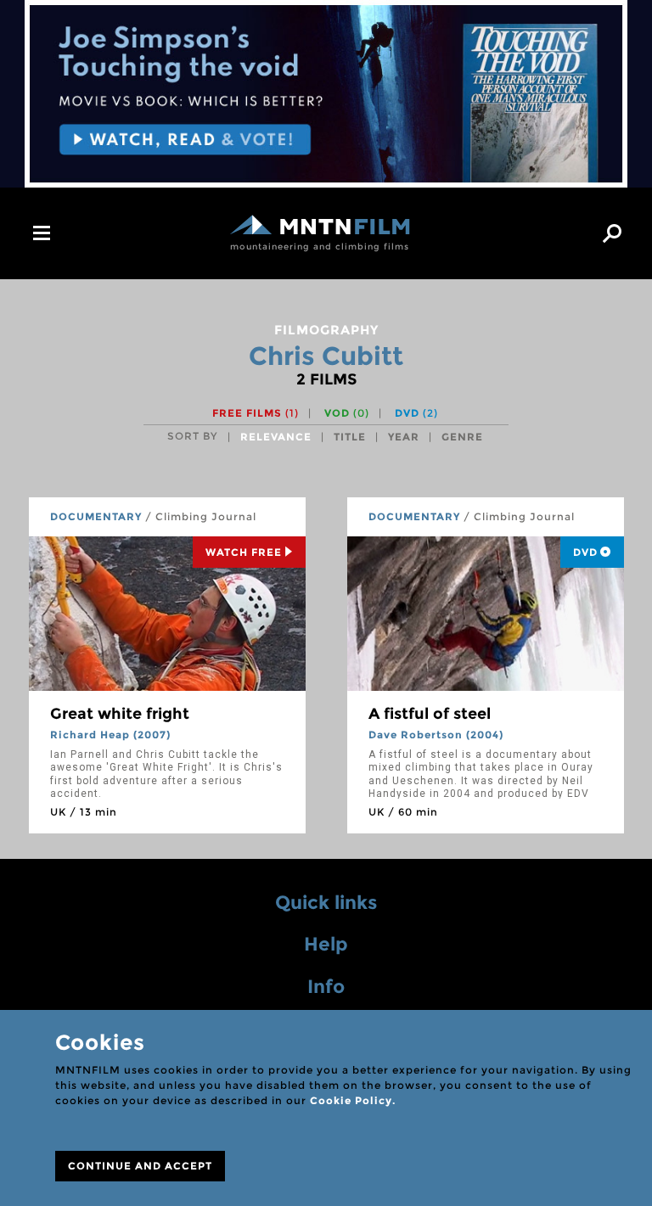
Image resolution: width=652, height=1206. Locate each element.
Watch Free (243, 552)
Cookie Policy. (353, 1100)
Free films (255, 413)
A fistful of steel (429, 713)
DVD (416, 413)
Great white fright (119, 713)
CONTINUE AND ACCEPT (140, 1165)
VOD (346, 413)
